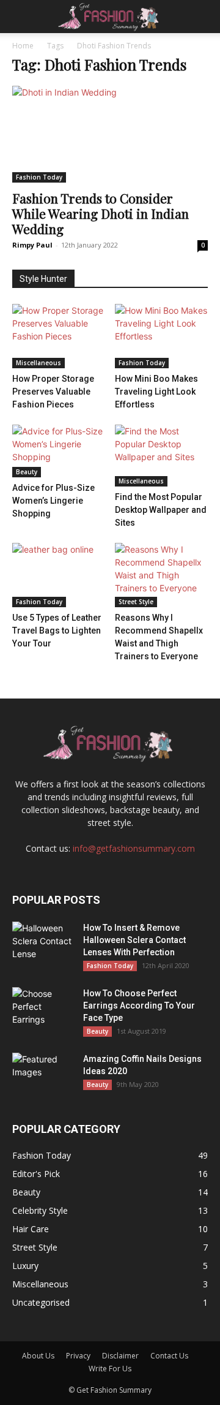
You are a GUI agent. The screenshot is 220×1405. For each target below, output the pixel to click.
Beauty (26, 472)
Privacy (78, 1355)
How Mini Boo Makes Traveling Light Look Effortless (156, 391)
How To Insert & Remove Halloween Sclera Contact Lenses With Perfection (134, 940)
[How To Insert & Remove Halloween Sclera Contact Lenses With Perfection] (42, 943)
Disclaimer (120, 1355)
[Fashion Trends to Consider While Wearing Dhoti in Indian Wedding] (110, 134)
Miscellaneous (38, 362)
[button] (20, 16)
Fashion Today (39, 177)
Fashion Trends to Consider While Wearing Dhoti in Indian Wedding (100, 213)
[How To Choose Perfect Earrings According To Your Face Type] (42, 1008)
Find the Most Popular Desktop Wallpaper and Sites (161, 510)
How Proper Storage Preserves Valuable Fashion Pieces (53, 391)
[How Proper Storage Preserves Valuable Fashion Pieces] (59, 336)
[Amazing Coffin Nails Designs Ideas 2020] (42, 1074)
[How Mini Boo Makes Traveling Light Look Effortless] (161, 336)
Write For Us (110, 1368)
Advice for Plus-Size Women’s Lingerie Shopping (53, 500)
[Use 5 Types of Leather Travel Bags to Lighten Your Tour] (59, 575)
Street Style (136, 601)
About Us (38, 1355)
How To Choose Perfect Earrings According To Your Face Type (139, 1005)
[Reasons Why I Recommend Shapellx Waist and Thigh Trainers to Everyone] (161, 575)
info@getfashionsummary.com (134, 848)
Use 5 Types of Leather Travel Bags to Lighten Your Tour (56, 630)
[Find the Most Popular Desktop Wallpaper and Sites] (161, 456)
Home (23, 45)
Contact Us (169, 1355)
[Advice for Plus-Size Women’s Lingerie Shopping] (59, 451)
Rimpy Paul (32, 244)
